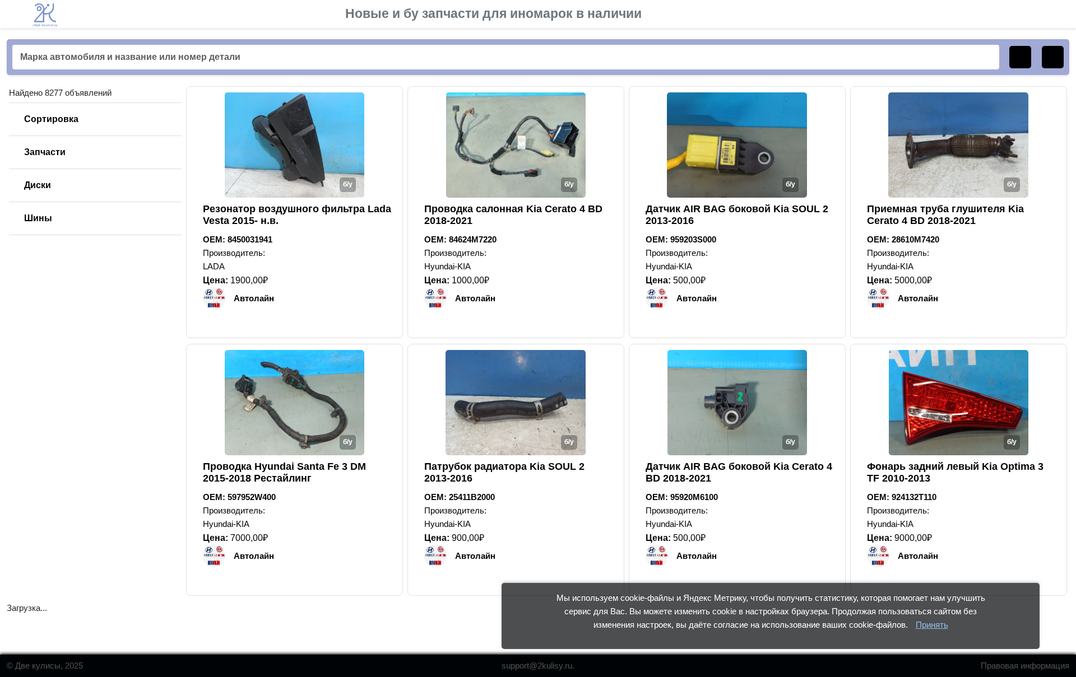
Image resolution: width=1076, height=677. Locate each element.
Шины (38, 218)
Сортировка (51, 119)
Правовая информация (1025, 665)
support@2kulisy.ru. (538, 665)
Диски (37, 185)
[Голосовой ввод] (1053, 57)
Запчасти (45, 152)
